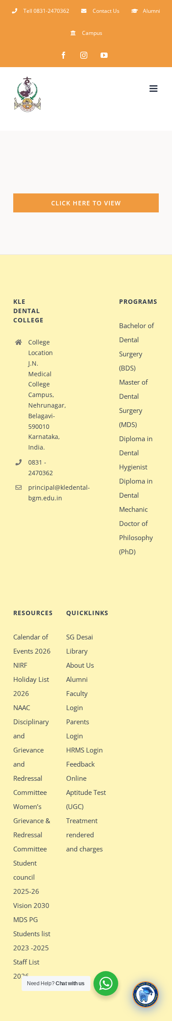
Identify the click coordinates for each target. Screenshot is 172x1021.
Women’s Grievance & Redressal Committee (31, 827)
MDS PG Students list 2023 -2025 (31, 933)
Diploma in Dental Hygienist (136, 452)
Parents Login (77, 728)
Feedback (80, 764)
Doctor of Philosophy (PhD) (136, 537)
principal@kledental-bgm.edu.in (40, 492)
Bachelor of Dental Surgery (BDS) (136, 346)
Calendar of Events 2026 (32, 643)
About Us (80, 665)
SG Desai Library (79, 643)
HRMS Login (84, 749)
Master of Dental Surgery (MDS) (133, 403)
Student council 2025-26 (26, 877)
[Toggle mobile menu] (154, 88)
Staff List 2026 (26, 968)
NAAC (21, 707)
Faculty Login (77, 700)
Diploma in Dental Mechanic (136, 495)
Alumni (77, 679)
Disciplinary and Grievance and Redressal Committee (31, 757)
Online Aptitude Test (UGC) (86, 792)
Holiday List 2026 (31, 686)
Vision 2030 (31, 905)
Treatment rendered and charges (84, 834)
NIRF (20, 665)
